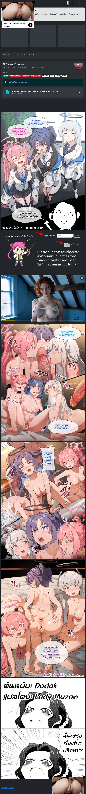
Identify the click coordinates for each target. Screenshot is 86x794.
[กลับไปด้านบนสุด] (22, 171)
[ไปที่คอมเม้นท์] (64, 728)
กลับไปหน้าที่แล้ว (7, 788)
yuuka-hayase (35, 75)
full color (45, 75)
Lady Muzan (23, 82)
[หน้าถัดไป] (64, 171)
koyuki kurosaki (15, 75)
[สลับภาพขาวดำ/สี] (65, 3)
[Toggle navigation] (76, 3)
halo (51, 75)
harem (58, 75)
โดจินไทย (15, 54)
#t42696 (78, 64)
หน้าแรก (6, 54)
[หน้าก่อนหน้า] (22, 382)
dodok (6, 75)
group (64, 75)
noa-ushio (26, 75)
